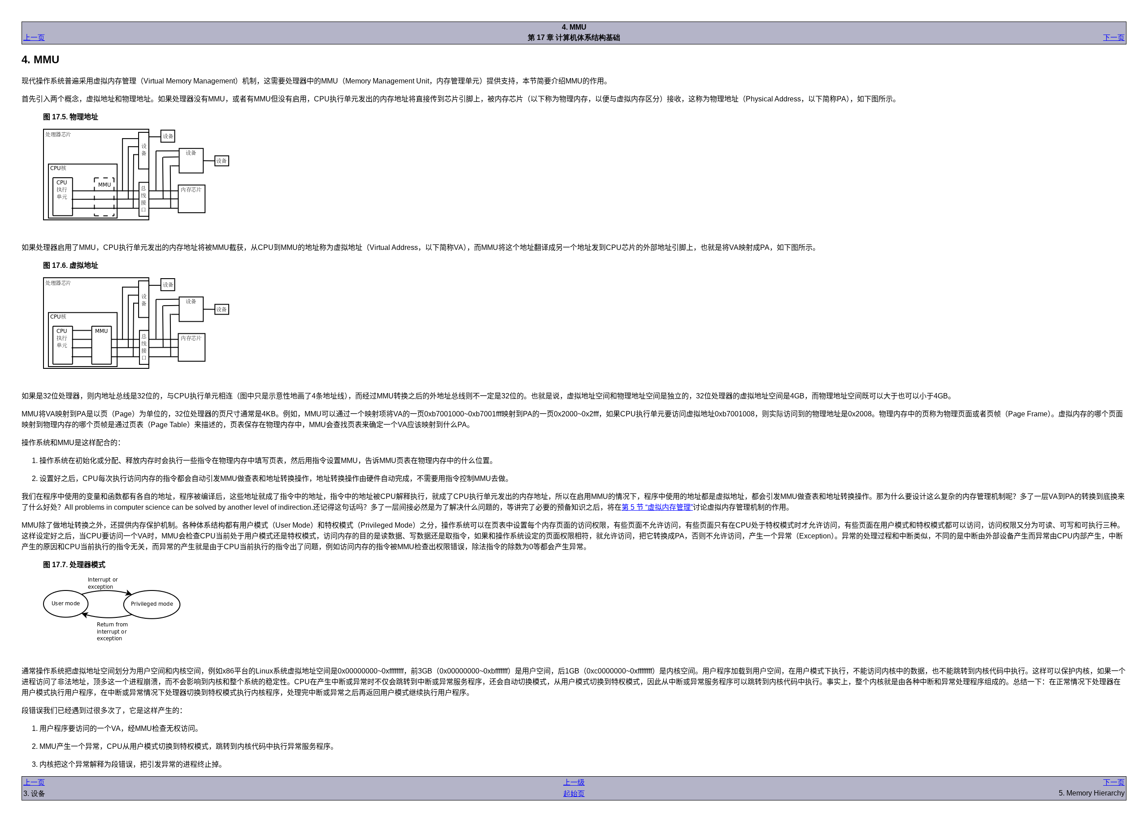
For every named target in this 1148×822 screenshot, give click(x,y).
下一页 (1114, 37)
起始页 (574, 793)
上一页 (34, 37)
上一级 (574, 782)
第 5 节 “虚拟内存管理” (657, 507)
